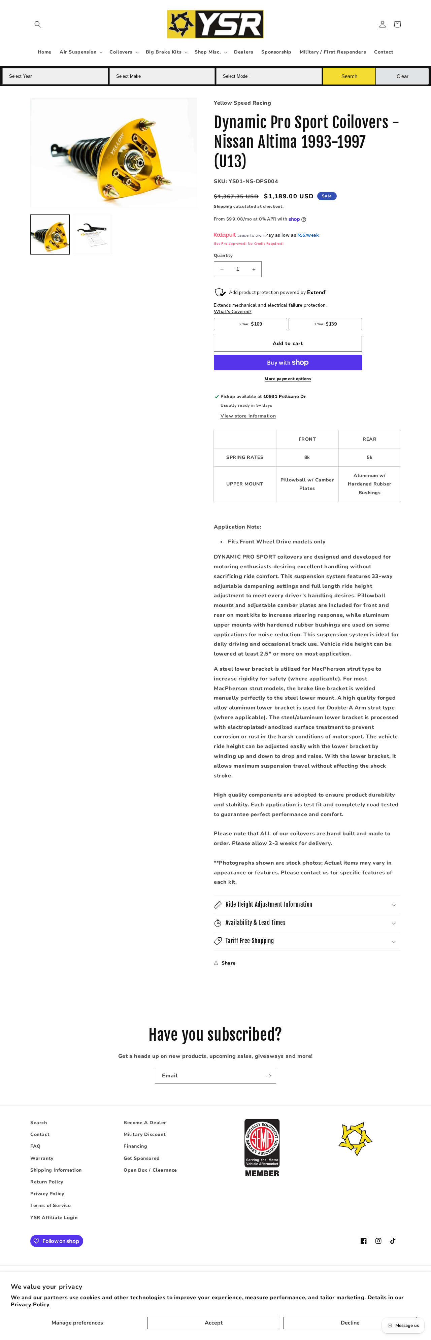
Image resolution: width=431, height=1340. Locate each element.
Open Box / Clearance (150, 1170)
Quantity (223, 256)
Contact (39, 1134)
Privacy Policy (30, 1304)
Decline (350, 1323)
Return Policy (46, 1182)
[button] (37, 24)
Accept (214, 1323)
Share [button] (229, 963)
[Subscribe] (268, 1076)
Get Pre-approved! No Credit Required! (249, 243)
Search (38, 1122)
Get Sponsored (142, 1158)
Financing (135, 1146)
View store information (248, 416)
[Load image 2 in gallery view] (92, 234)
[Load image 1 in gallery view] (49, 234)
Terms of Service (50, 1205)
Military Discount (145, 1134)
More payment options (288, 378)
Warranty (42, 1158)
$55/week (308, 235)
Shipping (223, 206)
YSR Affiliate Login (53, 1217)
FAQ (35, 1146)
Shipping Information (56, 1170)
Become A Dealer (145, 1122)
